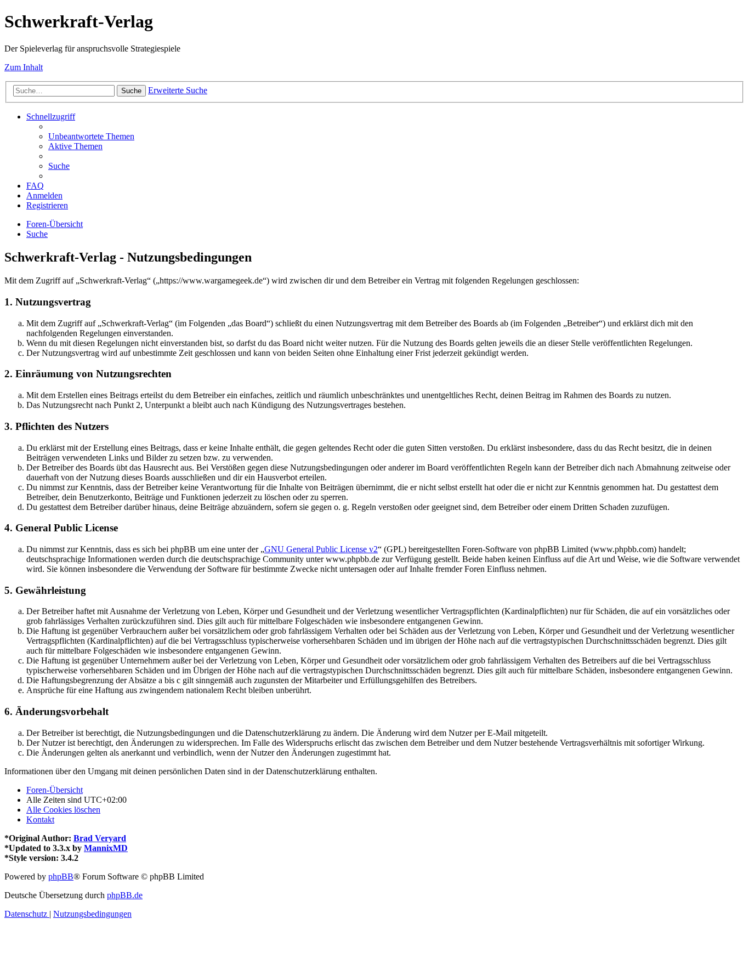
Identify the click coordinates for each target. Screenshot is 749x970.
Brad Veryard (99, 838)
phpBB (60, 876)
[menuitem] (91, 136)
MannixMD (106, 848)
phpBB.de (125, 895)
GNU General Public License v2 (321, 549)
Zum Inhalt (23, 67)
